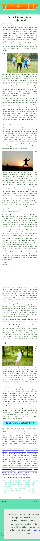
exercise (23, 86)
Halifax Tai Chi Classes (20, 455)
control (14, 253)
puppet (16, 128)
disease (32, 121)
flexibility (6, 93)
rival (36, 178)
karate (4, 297)
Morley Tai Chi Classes (27, 471)
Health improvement (31, 31)
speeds (4, 257)
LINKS (20, 13)
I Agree (28, 533)
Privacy (36, 501)
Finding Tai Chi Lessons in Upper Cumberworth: (20, 24)
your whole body (8, 137)
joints (14, 106)
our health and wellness (29, 29)
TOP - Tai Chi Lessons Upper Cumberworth (16, 477)
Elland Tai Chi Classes (11, 459)
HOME (17, 13)
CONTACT (29, 13)
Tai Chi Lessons (29, 448)
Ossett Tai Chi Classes (19, 474)
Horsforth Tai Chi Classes (27, 463)
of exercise (27, 377)
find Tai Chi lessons (14, 428)
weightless (11, 148)
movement (16, 87)
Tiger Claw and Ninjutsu (26, 195)
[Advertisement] (25, 274)
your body (34, 124)
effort (16, 145)
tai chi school (26, 310)
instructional (20, 342)
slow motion (18, 248)
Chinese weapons (21, 373)
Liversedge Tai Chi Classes (19, 461)
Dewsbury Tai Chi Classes (18, 467)
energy (20, 113)
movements (16, 244)
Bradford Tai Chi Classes (27, 457)
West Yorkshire (17, 418)
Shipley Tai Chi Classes (17, 452)
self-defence (20, 109)
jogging (35, 39)
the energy (29, 133)
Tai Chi (13, 172)
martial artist (7, 308)
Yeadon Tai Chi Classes (11, 465)
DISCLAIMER (35, 13)
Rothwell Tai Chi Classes (18, 453)
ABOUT (25, 13)
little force (20, 299)
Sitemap (3, 501)
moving (35, 139)
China (32, 80)
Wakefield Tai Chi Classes (12, 472)
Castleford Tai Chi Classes (22, 469)
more (3, 445)
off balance (6, 293)
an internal (15, 368)
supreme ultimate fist (11, 230)
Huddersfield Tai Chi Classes (13, 450)
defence (11, 184)
